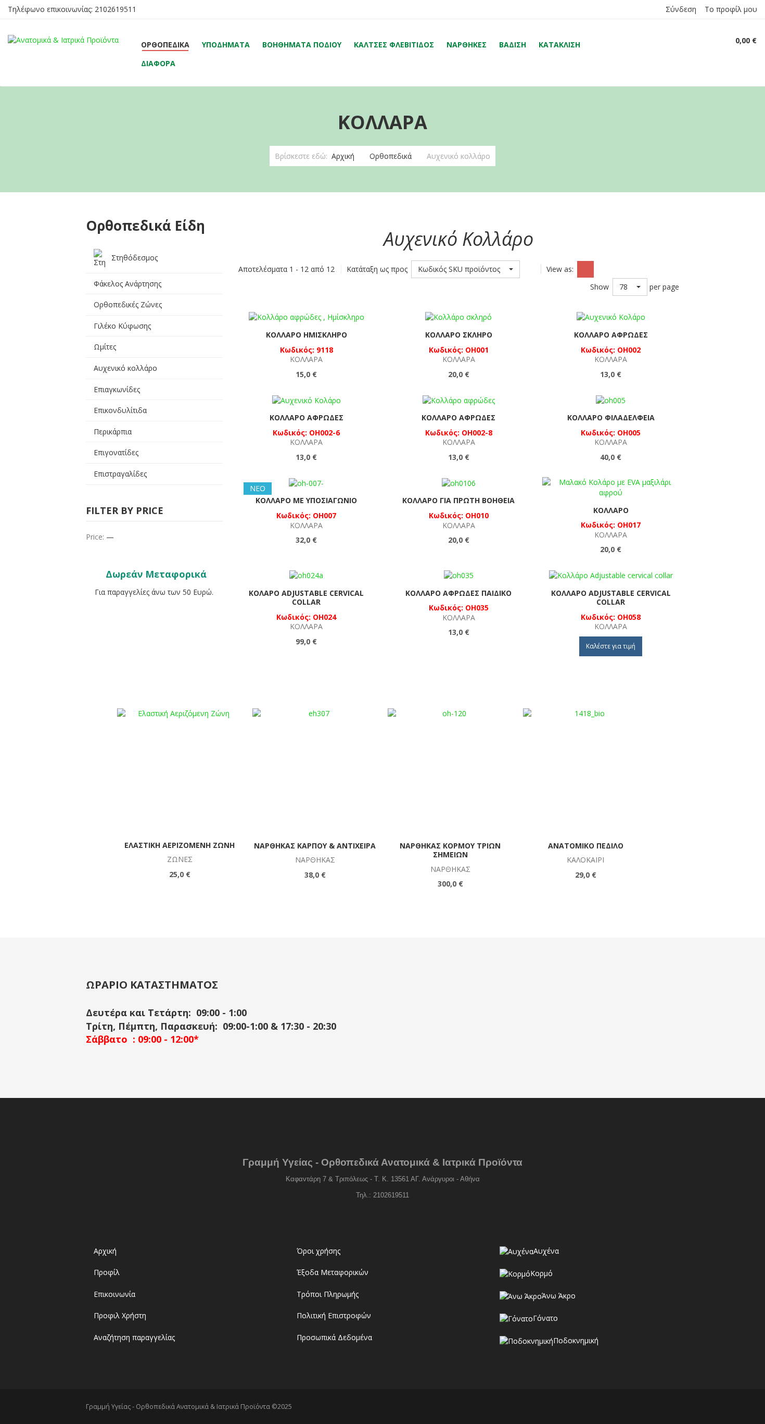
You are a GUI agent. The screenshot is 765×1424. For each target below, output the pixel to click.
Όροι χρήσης (318, 1251)
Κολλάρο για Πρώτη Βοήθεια (458, 500)
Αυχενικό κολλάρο (125, 368)
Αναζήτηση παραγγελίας (134, 1337)
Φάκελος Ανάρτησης (127, 284)
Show (599, 287)
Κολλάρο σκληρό (458, 335)
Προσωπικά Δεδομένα (334, 1337)
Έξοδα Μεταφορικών (332, 1272)
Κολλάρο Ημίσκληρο (306, 335)
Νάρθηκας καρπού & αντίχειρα (315, 846)
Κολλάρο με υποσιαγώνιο (306, 500)
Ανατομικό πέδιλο (585, 846)
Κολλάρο (611, 510)
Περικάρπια (113, 431)
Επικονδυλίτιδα (120, 410)
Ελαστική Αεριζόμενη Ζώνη (179, 845)
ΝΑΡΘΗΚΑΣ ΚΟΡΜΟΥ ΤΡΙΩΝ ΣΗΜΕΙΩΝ (450, 850)
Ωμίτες (105, 347)
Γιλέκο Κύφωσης (122, 326)
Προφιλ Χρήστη (120, 1315)
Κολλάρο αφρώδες (611, 335)
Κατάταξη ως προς (377, 269)
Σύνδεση (681, 9)
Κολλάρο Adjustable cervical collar (611, 597)
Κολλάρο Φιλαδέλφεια (611, 417)
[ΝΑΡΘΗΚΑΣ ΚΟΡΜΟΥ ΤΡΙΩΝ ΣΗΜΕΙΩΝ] (450, 770)
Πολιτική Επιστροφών (334, 1315)
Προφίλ (107, 1272)
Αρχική (343, 156)
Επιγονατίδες (116, 452)
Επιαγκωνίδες (117, 389)
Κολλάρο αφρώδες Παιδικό (458, 593)
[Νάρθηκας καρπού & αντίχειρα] (314, 770)
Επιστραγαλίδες (120, 474)
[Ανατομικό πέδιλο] (585, 770)
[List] (604, 269)
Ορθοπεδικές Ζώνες (128, 304)
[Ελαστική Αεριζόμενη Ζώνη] (179, 770)
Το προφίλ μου (731, 9)
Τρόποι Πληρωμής (328, 1294)
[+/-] (530, 269)
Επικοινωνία (114, 1294)
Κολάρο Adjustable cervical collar (306, 597)
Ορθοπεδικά (390, 156)
